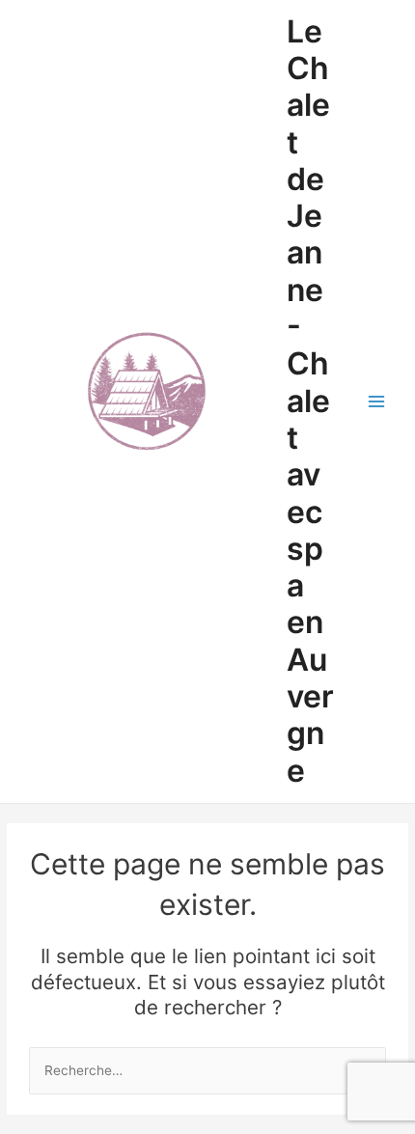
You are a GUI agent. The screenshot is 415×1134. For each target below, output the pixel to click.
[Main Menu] (377, 402)
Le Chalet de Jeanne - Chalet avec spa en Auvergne (310, 401)
